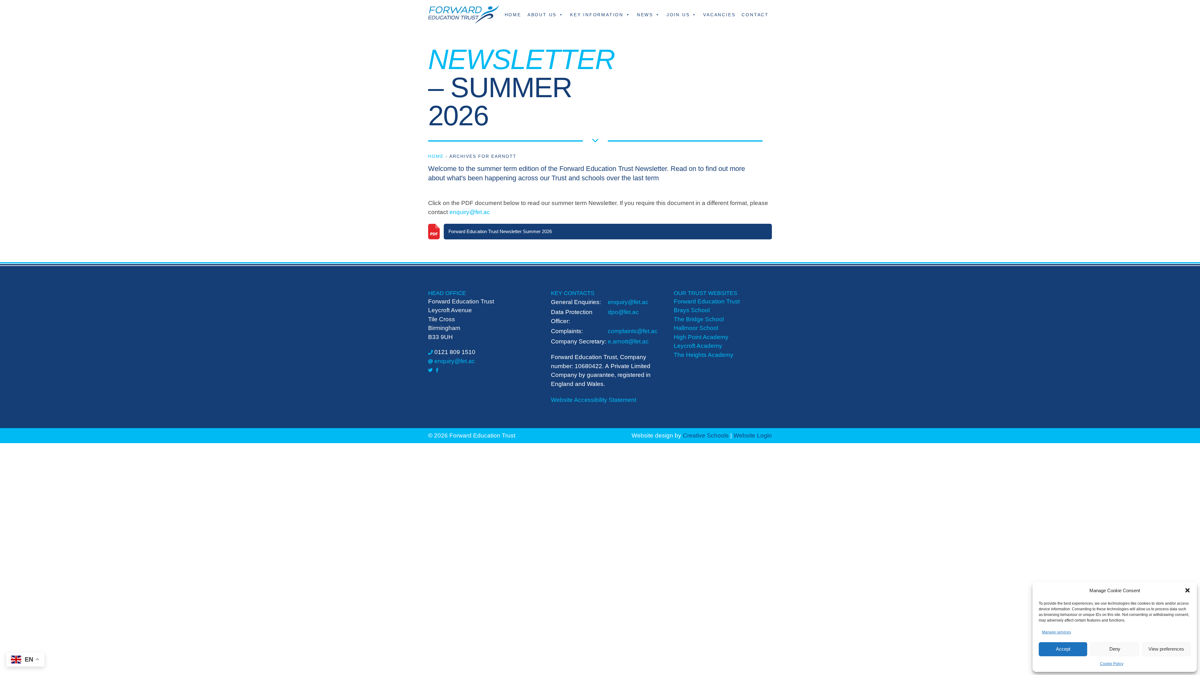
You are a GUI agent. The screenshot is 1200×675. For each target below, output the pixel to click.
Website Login (752, 435)
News (645, 14)
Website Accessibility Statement (593, 400)
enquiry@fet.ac (469, 212)
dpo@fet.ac (623, 312)
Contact (755, 14)
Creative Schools (706, 435)
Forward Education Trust (707, 301)
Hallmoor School (696, 328)
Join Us (678, 14)
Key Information (596, 14)
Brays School (692, 310)
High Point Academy (701, 337)
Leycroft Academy (698, 345)
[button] (1187, 590)
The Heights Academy (703, 355)
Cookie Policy (1111, 664)
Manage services (1056, 632)
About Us (542, 14)
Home (513, 14)
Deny (1114, 649)
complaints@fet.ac (633, 331)
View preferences (1166, 649)
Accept (1063, 649)
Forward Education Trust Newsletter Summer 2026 (500, 231)
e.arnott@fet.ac (628, 341)
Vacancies (719, 14)
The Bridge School (699, 319)
